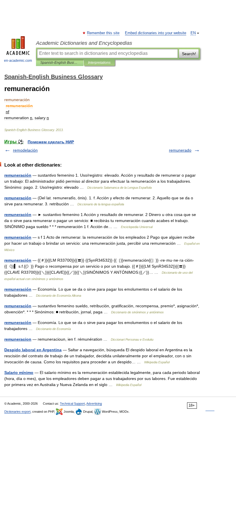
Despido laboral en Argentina (33, 350)
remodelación (25, 150)
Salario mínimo (18, 372)
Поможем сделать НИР (51, 142)
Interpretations (99, 63)
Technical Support (72, 403)
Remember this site (103, 33)
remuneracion (17, 339)
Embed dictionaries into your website (155, 33)
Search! (189, 53)
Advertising (94, 403)
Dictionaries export (17, 411)
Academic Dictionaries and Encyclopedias (84, 43)
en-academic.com (18, 61)
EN (193, 33)
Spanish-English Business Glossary (59, 63)
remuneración (17, 175)
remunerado (180, 150)
